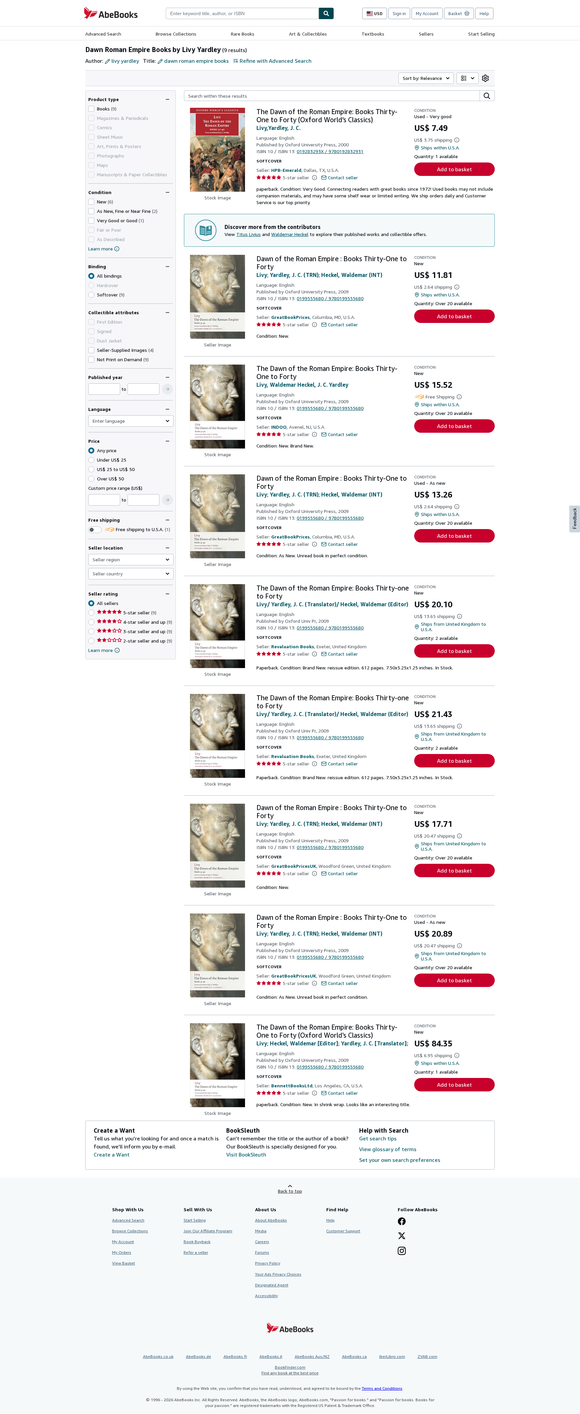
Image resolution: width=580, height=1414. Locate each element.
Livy (261, 275)
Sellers (426, 34)
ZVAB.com (427, 1356)
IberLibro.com (392, 1356)
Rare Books (242, 34)
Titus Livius (248, 234)
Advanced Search (103, 34)
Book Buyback (197, 1241)
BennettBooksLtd (291, 1085)
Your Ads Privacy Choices (278, 1274)
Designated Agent (271, 1284)
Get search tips (378, 1138)
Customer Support (343, 1230)
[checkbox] (91, 109)
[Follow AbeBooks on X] (402, 1236)
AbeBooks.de (198, 1356)
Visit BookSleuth (246, 1154)
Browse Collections (176, 34)
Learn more (100, 248)
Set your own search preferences (399, 1160)
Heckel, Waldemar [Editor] (304, 1043)
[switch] (95, 529)
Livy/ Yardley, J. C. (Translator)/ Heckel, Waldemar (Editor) (332, 604)
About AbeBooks (271, 1220)
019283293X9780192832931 (330, 151)
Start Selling (481, 34)
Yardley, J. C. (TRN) (294, 275)
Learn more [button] (100, 650)
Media (261, 1230)
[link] (485, 78)
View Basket (123, 1263)
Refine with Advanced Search (275, 60)
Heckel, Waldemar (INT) (351, 275)
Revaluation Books (292, 646)
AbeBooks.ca (354, 1356)
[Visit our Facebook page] (402, 1222)
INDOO (279, 427)
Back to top (290, 1191)
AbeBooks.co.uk (158, 1356)
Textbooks (372, 34)
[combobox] (242, 13)
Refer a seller (196, 1252)
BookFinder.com (290, 1370)
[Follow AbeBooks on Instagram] (402, 1251)
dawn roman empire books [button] (196, 60)
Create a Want (112, 1154)
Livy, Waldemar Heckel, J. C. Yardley (302, 384)
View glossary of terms (388, 1149)
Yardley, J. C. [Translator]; (374, 1043)
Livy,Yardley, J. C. (278, 128)
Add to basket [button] (454, 169)
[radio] (91, 295)
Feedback (574, 518)
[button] (167, 389)
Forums (262, 1252)
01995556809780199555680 (330, 298)
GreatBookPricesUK (293, 866)
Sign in (399, 13)
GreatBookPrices (290, 317)
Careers (262, 1241)
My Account (427, 13)
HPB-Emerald (286, 170)
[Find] (326, 13)
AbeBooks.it (270, 1356)
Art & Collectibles (308, 34)
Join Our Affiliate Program (208, 1230)
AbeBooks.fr (235, 1356)
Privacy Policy (267, 1263)
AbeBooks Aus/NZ (312, 1356)
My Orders (121, 1252)
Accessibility (266, 1295)
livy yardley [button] (125, 60)
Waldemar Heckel (289, 234)
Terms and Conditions (382, 1388)
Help (484, 13)
